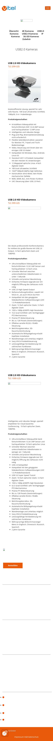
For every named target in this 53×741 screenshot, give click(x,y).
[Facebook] (8, 557)
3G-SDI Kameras (31, 36)
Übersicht (14, 31)
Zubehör (26, 39)
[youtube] (21, 557)
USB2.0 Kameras (30, 33)
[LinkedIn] (13, 557)
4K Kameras (28, 31)
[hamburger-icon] (48, 8)
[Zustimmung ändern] (5, 733)
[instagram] (4, 557)
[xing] (17, 557)
